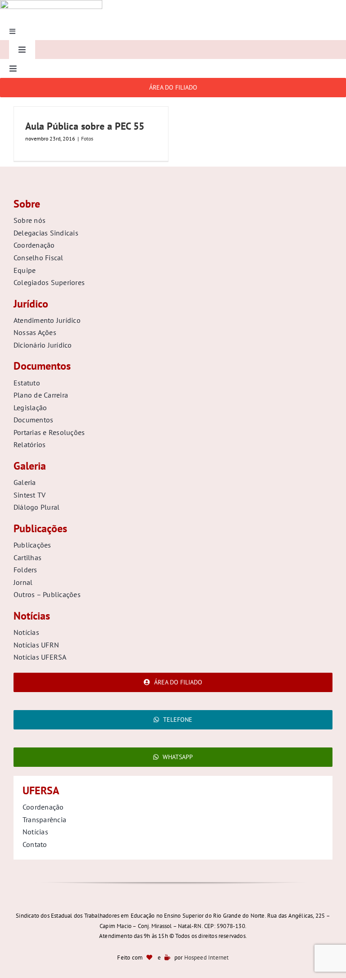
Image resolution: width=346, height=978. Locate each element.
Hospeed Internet (206, 957)
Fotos (87, 138)
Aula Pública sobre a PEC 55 (84, 126)
